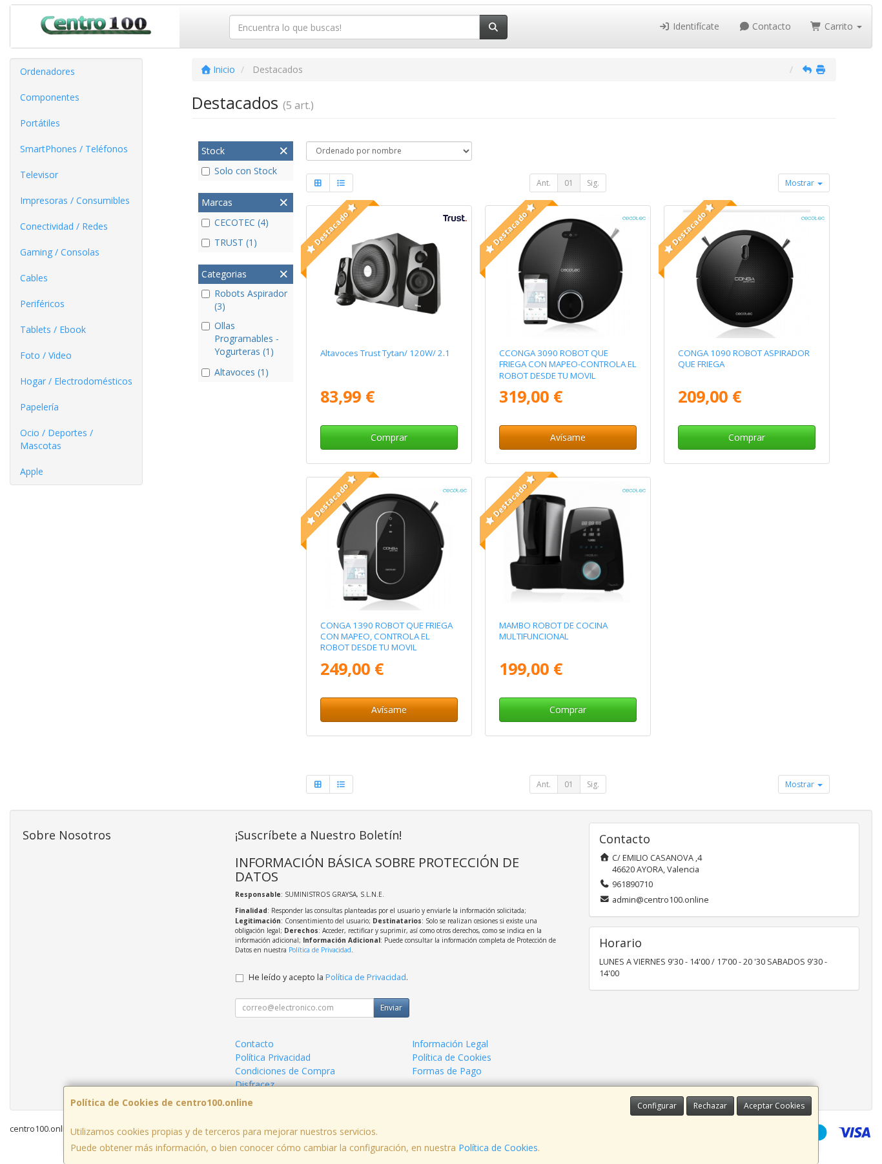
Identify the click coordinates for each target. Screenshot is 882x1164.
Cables (34, 278)
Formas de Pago (447, 1071)
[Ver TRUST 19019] (388, 274)
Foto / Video (46, 355)
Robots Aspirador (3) (250, 299)
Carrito (839, 26)
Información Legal (450, 1044)
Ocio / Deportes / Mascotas (56, 439)
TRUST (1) (235, 242)
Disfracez (254, 1084)
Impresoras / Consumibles (75, 200)
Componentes (49, 97)
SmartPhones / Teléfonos (74, 149)
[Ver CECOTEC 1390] (388, 545)
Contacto (770, 26)
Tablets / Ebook (53, 329)
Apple (31, 471)
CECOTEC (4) (241, 222)
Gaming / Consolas (59, 252)
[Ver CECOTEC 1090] (746, 274)
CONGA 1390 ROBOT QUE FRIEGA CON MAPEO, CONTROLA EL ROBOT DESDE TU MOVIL (386, 636)
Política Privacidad (273, 1057)
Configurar (657, 1105)
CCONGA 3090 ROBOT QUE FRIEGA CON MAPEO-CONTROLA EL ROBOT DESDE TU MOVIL (568, 364)
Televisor (39, 174)
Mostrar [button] (800, 182)
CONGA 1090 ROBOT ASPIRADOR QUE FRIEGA (744, 358)
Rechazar (710, 1105)
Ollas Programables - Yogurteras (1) (246, 338)
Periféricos (42, 303)
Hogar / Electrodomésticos (76, 381)
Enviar (391, 1007)
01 (568, 182)
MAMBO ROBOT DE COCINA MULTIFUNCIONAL (553, 630)
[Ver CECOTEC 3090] (568, 274)
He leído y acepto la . (328, 977)
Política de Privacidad (320, 949)
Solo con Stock (245, 171)
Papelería (39, 407)
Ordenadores (47, 71)
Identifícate (694, 26)
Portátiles (40, 123)
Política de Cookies (498, 1147)
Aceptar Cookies (774, 1105)
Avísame (568, 437)
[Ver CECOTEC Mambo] (568, 545)
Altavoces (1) (241, 372)
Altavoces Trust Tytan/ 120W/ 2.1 (385, 353)
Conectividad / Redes (64, 226)
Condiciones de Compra (285, 1071)
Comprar (389, 437)
